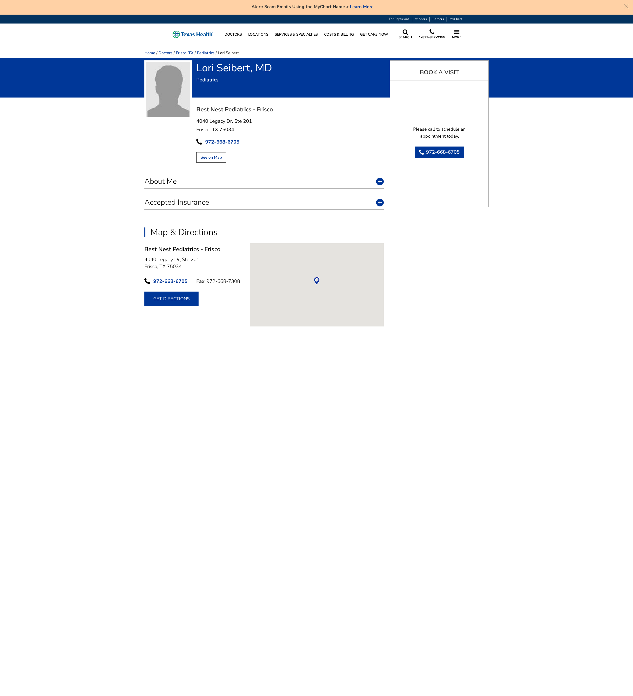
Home (149, 53)
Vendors (421, 19)
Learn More (362, 7)
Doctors (165, 53)
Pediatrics (206, 53)
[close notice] (626, 6)
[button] (193, 34)
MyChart (456, 19)
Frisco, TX (185, 53)
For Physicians (399, 19)
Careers (438, 19)
